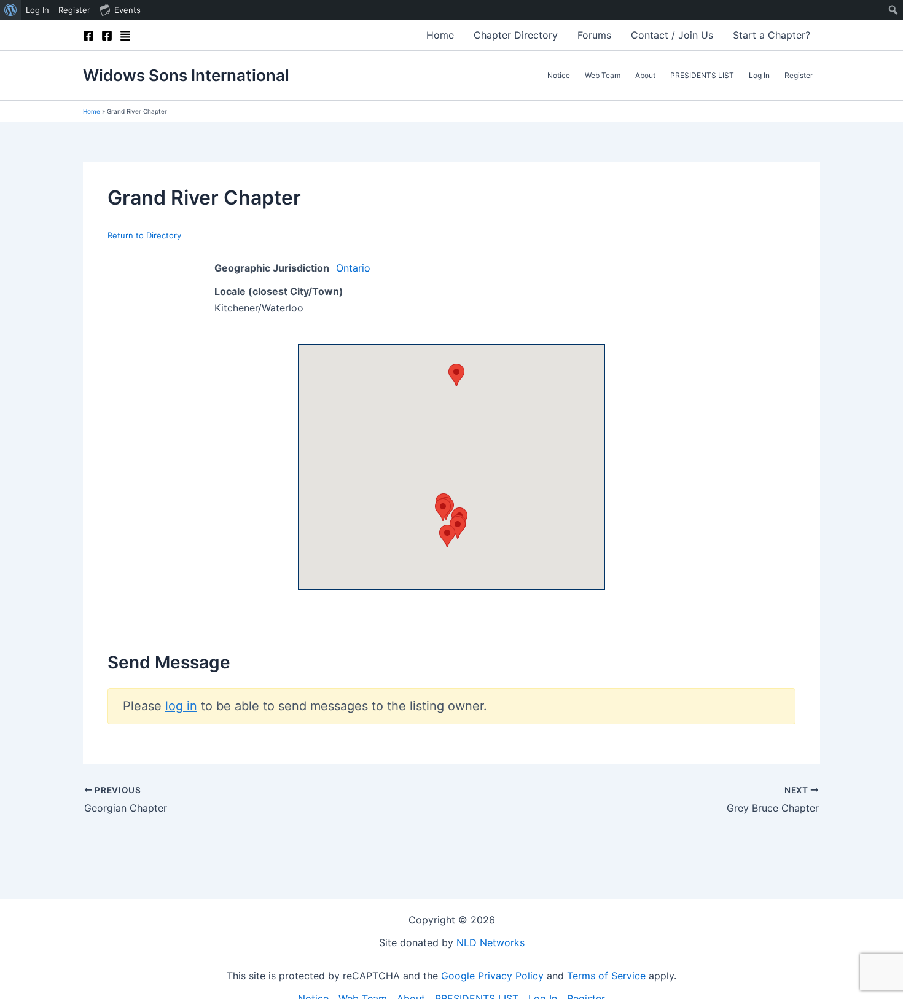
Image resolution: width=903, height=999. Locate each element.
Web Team (602, 75)
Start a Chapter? (771, 35)
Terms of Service (606, 976)
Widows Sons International (186, 75)
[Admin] (125, 35)
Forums (594, 35)
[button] (456, 375)
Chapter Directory (516, 35)
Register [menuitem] (74, 10)
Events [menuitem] (127, 10)
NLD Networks (490, 942)
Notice (558, 75)
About (645, 75)
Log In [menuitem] (37, 10)
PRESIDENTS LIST (702, 75)
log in (181, 706)
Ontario (353, 268)
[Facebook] (88, 35)
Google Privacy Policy (492, 976)
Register (798, 75)
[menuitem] (11, 10)
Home (440, 35)
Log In (759, 75)
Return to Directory (144, 235)
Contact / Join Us (672, 35)
